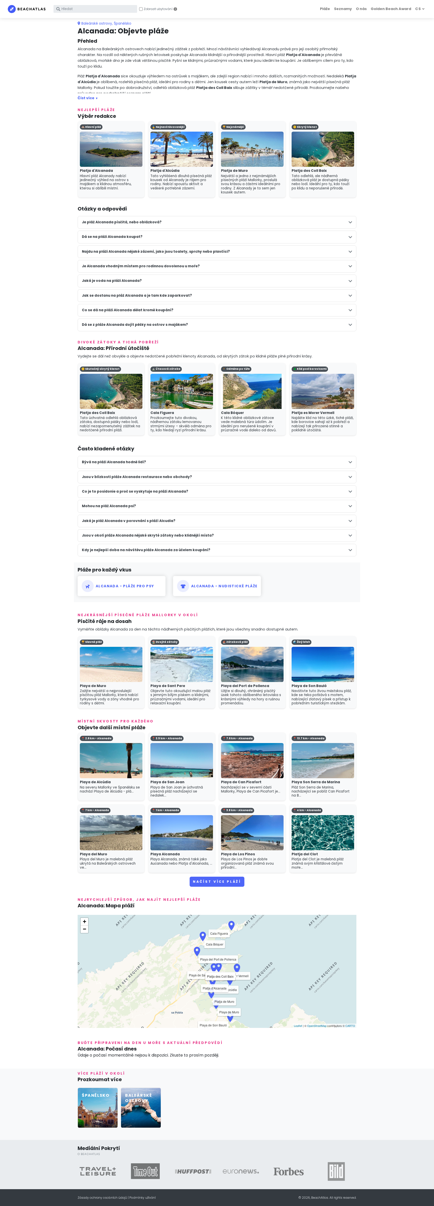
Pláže (325, 8)
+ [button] (84, 921)
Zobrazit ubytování (158, 9)
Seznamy (343, 8)
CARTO (350, 1026)
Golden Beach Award (391, 8)
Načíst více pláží (217, 881)
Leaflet (298, 1026)
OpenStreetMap (317, 1026)
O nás (361, 8)
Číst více (86, 97)
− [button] (84, 929)
